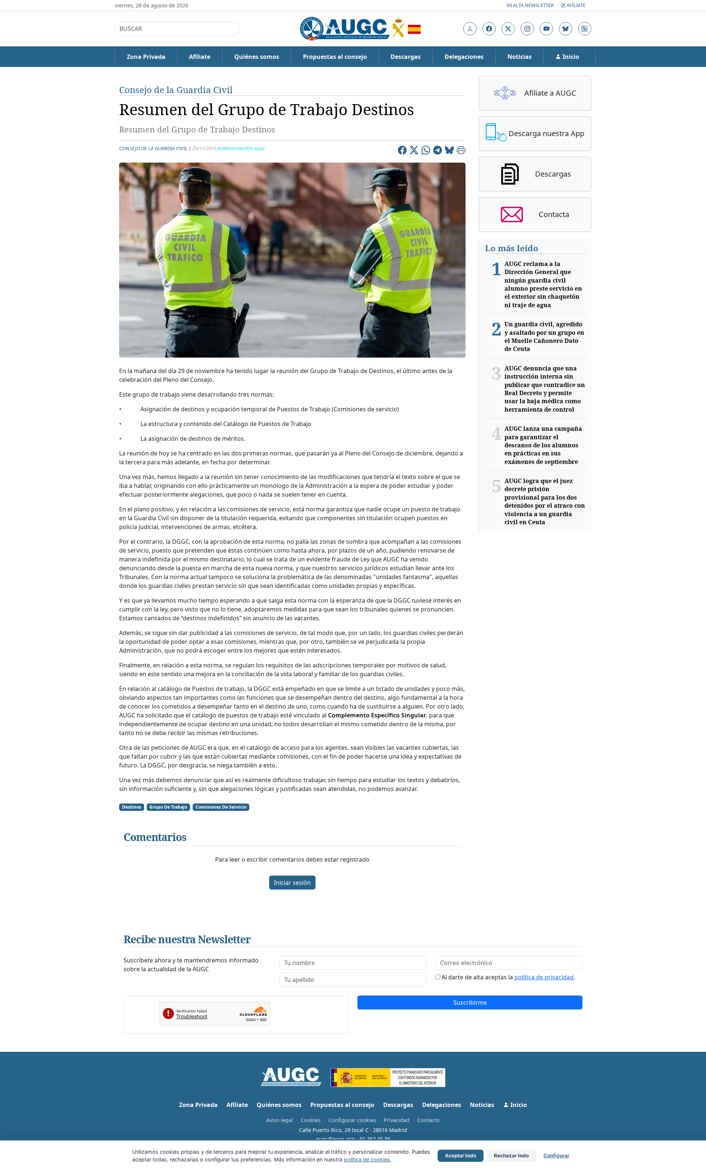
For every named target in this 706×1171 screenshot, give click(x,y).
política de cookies (367, 1159)
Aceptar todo (460, 1155)
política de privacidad (544, 977)
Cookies (311, 1120)
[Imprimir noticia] (461, 151)
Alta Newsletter (533, 5)
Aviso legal (279, 1120)
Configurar (556, 1155)
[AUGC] (296, 1076)
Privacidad (397, 1120)
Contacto (428, 1120)
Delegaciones (464, 57)
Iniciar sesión (292, 883)
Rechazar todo (511, 1155)
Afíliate (575, 5)
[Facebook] (402, 151)
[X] (414, 151)
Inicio (570, 57)
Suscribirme (470, 1002)
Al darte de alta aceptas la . (508, 977)
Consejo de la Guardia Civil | (155, 148)
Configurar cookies (352, 1120)
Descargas (406, 57)
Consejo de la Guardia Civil (175, 90)
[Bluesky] (449, 151)
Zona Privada (146, 57)
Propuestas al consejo (335, 57)
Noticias (519, 57)
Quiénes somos (256, 57)
